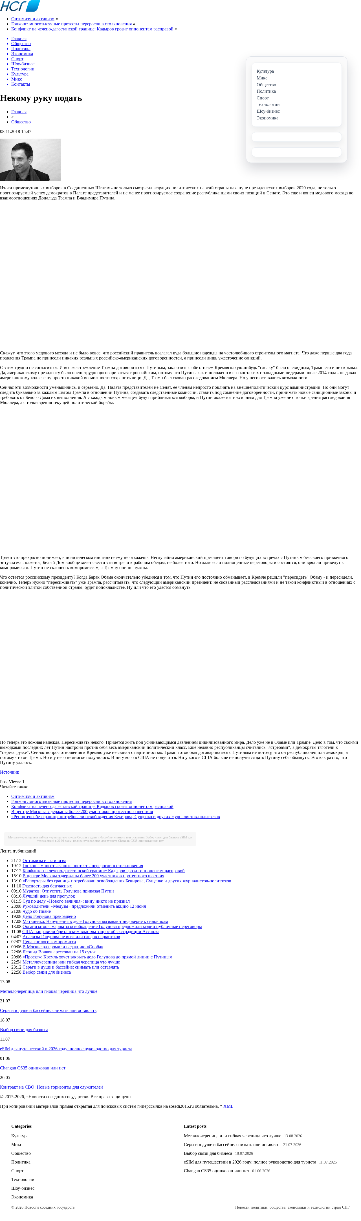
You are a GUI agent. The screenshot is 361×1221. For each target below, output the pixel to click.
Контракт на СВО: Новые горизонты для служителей (51, 1087)
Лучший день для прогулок (49, 896)
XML (228, 1106)
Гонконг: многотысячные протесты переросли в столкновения (71, 23)
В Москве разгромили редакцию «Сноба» (63, 946)
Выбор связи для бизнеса (162, 837)
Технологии (22, 1179)
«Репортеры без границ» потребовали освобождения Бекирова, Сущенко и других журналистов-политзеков (115, 816)
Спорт (17, 1170)
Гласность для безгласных (47, 885)
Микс (16, 1144)
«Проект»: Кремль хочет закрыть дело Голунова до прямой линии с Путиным (97, 956)
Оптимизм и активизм (32, 18)
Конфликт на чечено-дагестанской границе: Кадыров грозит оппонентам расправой (92, 28)
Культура (19, 1135)
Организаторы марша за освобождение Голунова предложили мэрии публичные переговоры (112, 926)
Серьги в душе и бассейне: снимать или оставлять (111, 837)
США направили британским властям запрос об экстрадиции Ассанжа (90, 931)
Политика (20, 1162)
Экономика (22, 1197)
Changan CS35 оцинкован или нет (141, 840)
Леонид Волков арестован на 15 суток (59, 951)
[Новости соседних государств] (20, 10)
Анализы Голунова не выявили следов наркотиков (71, 936)
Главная (19, 111)
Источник (9, 772)
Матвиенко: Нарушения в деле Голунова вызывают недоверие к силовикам (95, 921)
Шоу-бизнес (22, 1188)
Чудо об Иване (37, 911)
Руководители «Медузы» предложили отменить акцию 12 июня (84, 906)
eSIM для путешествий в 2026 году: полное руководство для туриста (114, 839)
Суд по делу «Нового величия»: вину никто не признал (76, 901)
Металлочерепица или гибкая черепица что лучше (42, 837)
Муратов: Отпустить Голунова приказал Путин (68, 891)
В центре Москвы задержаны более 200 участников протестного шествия (82, 811)
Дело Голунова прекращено (49, 916)
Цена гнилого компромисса (49, 941)
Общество (21, 121)
